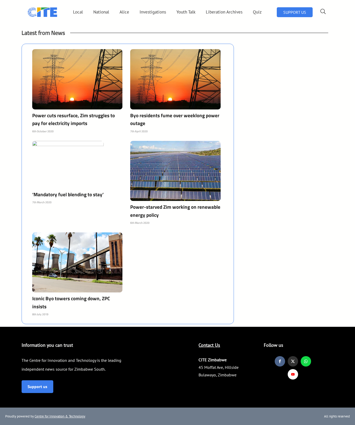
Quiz (257, 12)
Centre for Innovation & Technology (60, 416)
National (101, 12)
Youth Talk (185, 12)
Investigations (153, 12)
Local (78, 12)
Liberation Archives (224, 12)
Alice (124, 12)
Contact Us (209, 345)
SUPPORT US (294, 12)
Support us (37, 386)
